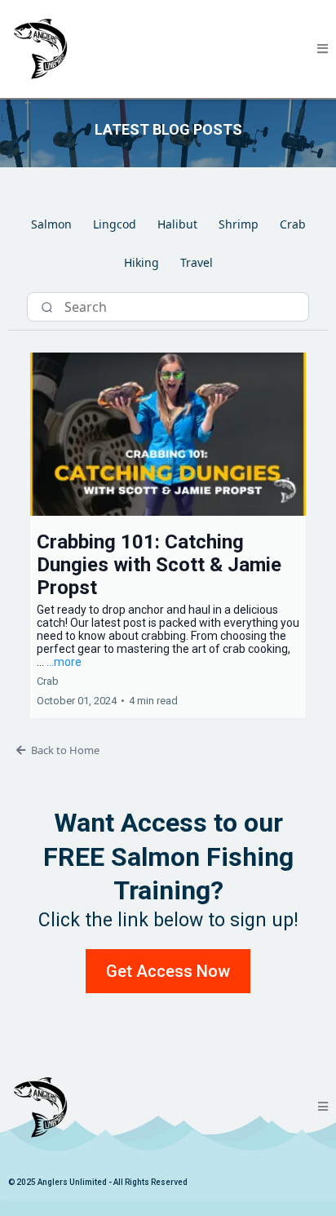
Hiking (141, 262)
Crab (293, 224)
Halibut (177, 224)
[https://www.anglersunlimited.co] (40, 49)
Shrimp (239, 224)
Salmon (51, 224)
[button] (322, 49)
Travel (196, 262)
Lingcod (114, 224)
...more (64, 661)
